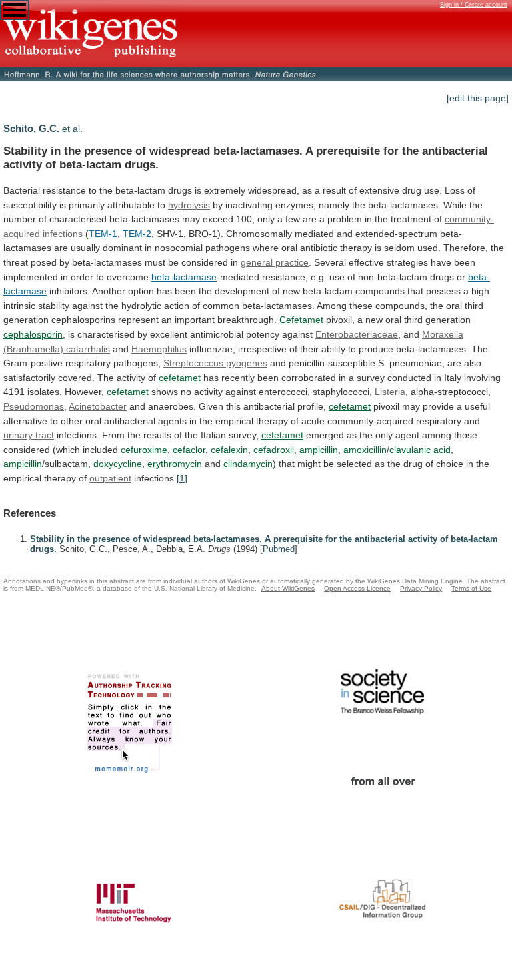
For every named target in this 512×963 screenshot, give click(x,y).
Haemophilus (159, 349)
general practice (275, 262)
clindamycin (248, 463)
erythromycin (174, 463)
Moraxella (442, 334)
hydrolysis (189, 205)
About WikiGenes (288, 588)
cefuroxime (144, 449)
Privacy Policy (421, 588)
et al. (72, 128)
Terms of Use (471, 588)
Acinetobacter (98, 406)
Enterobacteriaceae (356, 334)
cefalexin (229, 449)
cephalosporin (33, 334)
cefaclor (189, 449)
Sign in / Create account (473, 4)
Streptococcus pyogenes (215, 363)
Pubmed (279, 549)
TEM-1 (103, 233)
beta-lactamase (184, 277)
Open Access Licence (357, 588)
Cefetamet (301, 319)
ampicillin (318, 449)
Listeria (390, 391)
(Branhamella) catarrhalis (56, 349)
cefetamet (180, 377)
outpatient (110, 478)
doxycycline (117, 463)
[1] (182, 478)
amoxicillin (365, 449)
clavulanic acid (420, 449)
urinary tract (28, 435)
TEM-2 (137, 233)
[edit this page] (478, 98)
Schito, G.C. (31, 128)
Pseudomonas (33, 406)
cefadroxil (273, 449)
